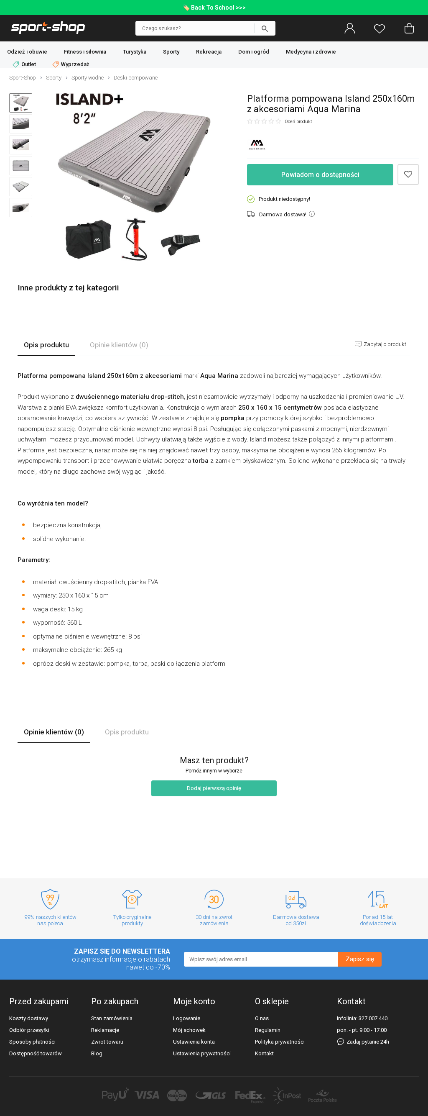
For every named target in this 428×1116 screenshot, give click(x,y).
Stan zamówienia (111, 1018)
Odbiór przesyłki (29, 1030)
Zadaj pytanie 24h (367, 1042)
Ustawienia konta (194, 1042)
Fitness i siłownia (85, 52)
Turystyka (134, 52)
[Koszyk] (409, 28)
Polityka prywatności (280, 1042)
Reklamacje (105, 1030)
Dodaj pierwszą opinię (214, 788)
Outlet (28, 64)
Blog (96, 1053)
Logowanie (186, 1018)
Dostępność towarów (35, 1053)
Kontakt (264, 1053)
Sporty (171, 52)
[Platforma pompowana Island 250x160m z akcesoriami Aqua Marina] (133, 177)
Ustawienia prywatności (202, 1053)
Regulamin (267, 1030)
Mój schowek (189, 1030)
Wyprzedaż (74, 64)
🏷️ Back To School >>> (214, 7)
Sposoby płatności (32, 1042)
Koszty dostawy (28, 1018)
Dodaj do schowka (408, 174)
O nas (262, 1018)
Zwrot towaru (107, 1042)
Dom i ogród (253, 52)
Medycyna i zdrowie (311, 52)
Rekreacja (209, 52)
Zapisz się (360, 959)
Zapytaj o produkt (384, 344)
